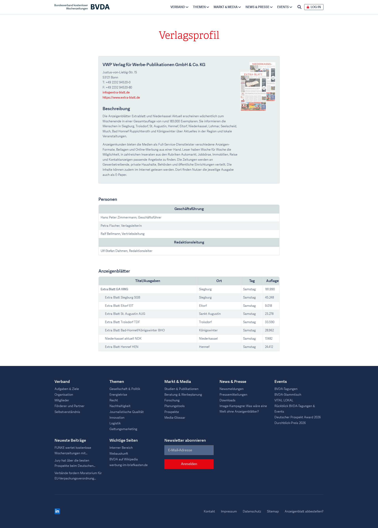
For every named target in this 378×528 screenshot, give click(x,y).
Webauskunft (118, 454)
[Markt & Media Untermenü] (239, 7)
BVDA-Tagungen (285, 389)
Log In (316, 7)
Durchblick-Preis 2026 (290, 423)
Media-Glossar (174, 418)
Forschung (172, 400)
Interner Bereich (121, 448)
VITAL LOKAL (283, 400)
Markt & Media (226, 7)
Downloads (227, 400)
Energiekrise (118, 395)
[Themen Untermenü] (207, 7)
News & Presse (257, 7)
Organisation (64, 395)
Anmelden (189, 464)
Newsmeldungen (232, 389)
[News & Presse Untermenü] (271, 7)
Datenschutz (252, 511)
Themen (199, 7)
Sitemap (273, 511)
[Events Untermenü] (290, 7)
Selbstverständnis (67, 412)
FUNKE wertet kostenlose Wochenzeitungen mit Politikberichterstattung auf (74, 451)
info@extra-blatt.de (116, 92)
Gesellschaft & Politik (124, 389)
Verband (177, 7)
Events (283, 7)
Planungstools (174, 406)
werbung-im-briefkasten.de (128, 465)
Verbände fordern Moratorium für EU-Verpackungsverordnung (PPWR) (78, 476)
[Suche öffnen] (299, 7)
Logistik (115, 423)
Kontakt (209, 511)
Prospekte (171, 412)
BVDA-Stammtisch (287, 395)
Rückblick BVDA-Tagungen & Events (294, 409)
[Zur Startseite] (82, 7)
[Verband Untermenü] (187, 7)
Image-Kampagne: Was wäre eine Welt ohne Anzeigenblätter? (243, 409)
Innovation (116, 418)
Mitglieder (62, 400)
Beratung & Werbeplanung (183, 395)
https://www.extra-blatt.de (121, 97)
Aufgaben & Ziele (67, 389)
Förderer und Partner (69, 406)
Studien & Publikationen (181, 389)
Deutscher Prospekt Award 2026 (297, 417)
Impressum (229, 511)
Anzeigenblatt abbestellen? (304, 511)
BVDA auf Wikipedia (123, 459)
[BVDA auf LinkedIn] (57, 511)
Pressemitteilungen (233, 395)
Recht (113, 400)
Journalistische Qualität (126, 412)
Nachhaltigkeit (120, 406)
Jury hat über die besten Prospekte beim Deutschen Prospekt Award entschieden (75, 463)
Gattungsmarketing (123, 429)
